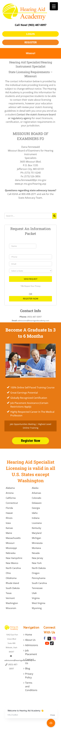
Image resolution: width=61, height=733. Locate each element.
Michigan (36, 537)
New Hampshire (14, 557)
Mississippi (11, 547)
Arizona (9, 492)
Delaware (36, 502)
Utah (34, 593)
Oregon (36, 573)
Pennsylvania (38, 578)
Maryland (36, 532)
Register (30, 42)
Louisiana (37, 522)
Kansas (9, 527)
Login (30, 34)
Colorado (36, 497)
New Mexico (12, 563)
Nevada (36, 552)
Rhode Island (12, 583)
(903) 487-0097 (37, 25)
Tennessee (37, 588)
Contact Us (29, 661)
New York (37, 563)
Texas (9, 593)
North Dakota (39, 568)
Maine (9, 532)
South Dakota (13, 588)
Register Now (30, 298)
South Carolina (39, 583)
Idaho (35, 512)
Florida (9, 507)
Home (28, 634)
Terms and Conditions (30, 686)
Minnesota (37, 542)
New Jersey (37, 557)
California (11, 497)
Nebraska (10, 552)
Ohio (8, 573)
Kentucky (36, 527)
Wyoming (37, 608)
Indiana (35, 517)
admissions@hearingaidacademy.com (20, 660)
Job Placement (30, 652)
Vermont (10, 598)
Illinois (9, 517)
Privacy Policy (29, 675)
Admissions (30, 645)
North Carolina (13, 568)
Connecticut (12, 502)
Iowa (8, 522)
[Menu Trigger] (54, 6)
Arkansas (36, 492)
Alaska (35, 487)
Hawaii (9, 512)
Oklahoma (11, 578)
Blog (27, 668)
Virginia (36, 598)
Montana (36, 547)
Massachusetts (13, 537)
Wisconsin (11, 608)
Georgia (36, 507)
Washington (12, 603)
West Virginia (38, 603)
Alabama (10, 487)
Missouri (10, 542)
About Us (30, 640)
